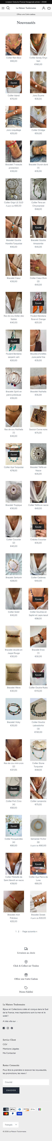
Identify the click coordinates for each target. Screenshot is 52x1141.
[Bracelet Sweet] (38, 901)
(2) (38, 281)
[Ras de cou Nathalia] (14, 416)
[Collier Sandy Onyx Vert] (38, 44)
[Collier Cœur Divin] (38, 265)
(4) (13, 804)
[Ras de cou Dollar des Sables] (14, 303)
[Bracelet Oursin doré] (38, 151)
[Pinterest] (12, 1028)
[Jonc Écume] (38, 82)
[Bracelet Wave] (14, 674)
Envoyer (11, 1090)
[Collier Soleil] (14, 599)
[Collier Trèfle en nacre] (38, 492)
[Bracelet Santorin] (14, 564)
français (8, 1124)
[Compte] (43, 8)
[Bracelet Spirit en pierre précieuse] (14, 378)
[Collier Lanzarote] (38, 788)
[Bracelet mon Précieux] (14, 901)
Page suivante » (29, 931)
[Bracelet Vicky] (14, 709)
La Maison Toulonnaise (17, 1131)
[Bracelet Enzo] (38, 636)
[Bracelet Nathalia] (38, 378)
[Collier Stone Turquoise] (38, 750)
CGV (5, 1044)
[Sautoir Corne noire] (38, 416)
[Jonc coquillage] (14, 117)
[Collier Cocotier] (14, 526)
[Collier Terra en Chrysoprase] (38, 189)
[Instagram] (8, 1028)
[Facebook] (4, 1028)
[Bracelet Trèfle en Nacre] (38, 454)
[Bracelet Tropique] (14, 492)
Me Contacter (9, 1053)
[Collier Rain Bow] (14, 44)
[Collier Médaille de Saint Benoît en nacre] (14, 864)
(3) (38, 729)
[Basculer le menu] (3, 8)
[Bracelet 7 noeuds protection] (14, 151)
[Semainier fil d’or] (38, 826)
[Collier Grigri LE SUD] (14, 189)
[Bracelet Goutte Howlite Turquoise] (14, 227)
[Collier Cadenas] (38, 564)
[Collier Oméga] (38, 117)
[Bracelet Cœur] (14, 265)
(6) (38, 842)
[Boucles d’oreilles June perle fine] (38, 340)
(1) (38, 168)
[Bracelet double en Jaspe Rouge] (14, 636)
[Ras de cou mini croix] (14, 750)
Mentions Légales (11, 1049)
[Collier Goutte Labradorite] (38, 709)
